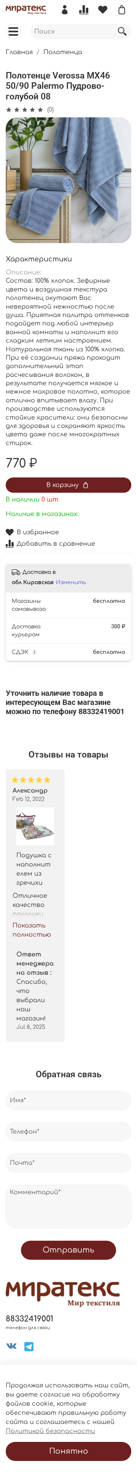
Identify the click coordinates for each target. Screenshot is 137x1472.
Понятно (68, 1451)
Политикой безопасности (50, 1431)
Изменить (71, 582)
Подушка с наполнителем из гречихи (34, 869)
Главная (19, 52)
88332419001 (29, 1319)
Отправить (68, 1250)
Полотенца (62, 52)
